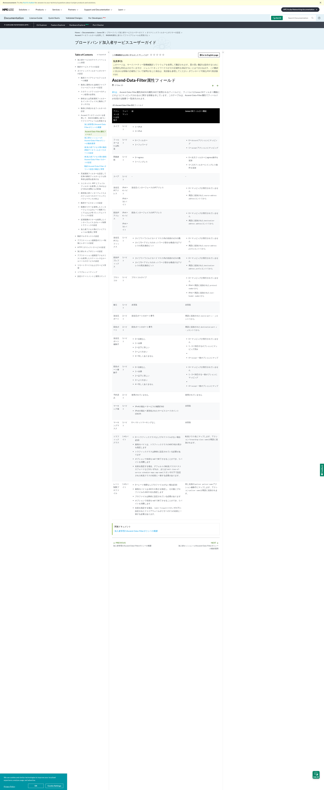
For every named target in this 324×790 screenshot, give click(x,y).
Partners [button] (72, 10)
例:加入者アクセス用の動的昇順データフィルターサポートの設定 (95, 150)
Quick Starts (54, 18)
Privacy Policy (9, 786)
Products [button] (40, 10)
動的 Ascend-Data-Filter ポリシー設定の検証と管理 (95, 167)
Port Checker (98, 25)
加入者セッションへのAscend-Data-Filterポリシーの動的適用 (94, 140)
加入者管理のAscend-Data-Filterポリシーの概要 (95, 125)
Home (77, 32)
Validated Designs (74, 18)
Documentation (14, 18)
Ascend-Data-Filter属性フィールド (95, 132)
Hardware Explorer (77, 25)
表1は (114, 92)
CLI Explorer (42, 25)
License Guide (35, 18)
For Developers (97, 18)
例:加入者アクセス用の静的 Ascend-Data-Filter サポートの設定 (95, 159)
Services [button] (56, 10)
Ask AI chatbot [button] (28, 3)
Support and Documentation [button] (97, 10)
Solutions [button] (23, 10)
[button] (316, 775)
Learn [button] (120, 10)
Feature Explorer (58, 25)
